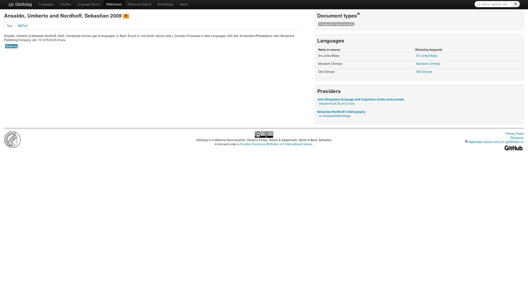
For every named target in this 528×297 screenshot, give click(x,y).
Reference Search (139, 4)
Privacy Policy (515, 133)
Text (9, 26)
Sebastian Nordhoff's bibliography (341, 112)
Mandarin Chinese (428, 63)
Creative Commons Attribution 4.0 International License (276, 144)
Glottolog (23, 4)
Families (65, 4)
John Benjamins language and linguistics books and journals (360, 99)
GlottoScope (166, 4)
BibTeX (22, 26)
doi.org (13, 46)
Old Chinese (424, 72)
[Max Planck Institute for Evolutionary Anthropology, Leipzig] (12, 139)
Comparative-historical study (336, 24)
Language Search (88, 4)
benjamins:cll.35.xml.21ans (337, 103)
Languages (46, 4)
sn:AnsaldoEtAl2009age (334, 116)
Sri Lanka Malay (426, 55)
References (113, 4)
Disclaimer (517, 138)
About (183, 4)
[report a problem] (126, 16)
